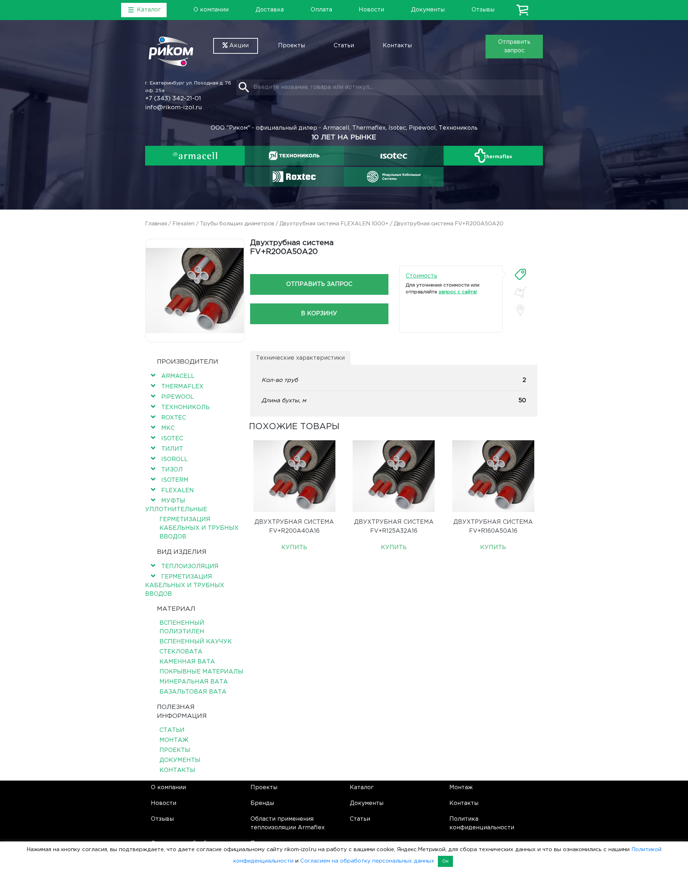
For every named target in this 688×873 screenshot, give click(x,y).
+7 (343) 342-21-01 (173, 98)
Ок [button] (445, 861)
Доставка (269, 10)
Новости (371, 10)
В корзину (319, 313)
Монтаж (173, 740)
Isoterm (174, 480)
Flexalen (183, 223)
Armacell (178, 376)
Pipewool (177, 397)
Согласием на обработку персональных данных (367, 861)
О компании (211, 10)
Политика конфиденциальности (481, 823)
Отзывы (483, 10)
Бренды (262, 803)
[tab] (520, 274)
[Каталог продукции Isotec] (393, 155)
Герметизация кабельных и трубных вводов (199, 528)
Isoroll (174, 459)
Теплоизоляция (190, 566)
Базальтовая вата (192, 692)
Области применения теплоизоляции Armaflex (287, 823)
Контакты (397, 45)
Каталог (362, 787)
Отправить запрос (514, 46)
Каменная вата (187, 662)
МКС (168, 428)
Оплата (321, 10)
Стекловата (180, 651)
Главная (156, 223)
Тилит (172, 449)
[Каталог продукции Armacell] (195, 155)
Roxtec (173, 418)
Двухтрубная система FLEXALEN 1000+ (334, 223)
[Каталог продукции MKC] (393, 176)
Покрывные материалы (201, 672)
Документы (428, 10)
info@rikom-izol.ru (173, 107)
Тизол (172, 470)
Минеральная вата (193, 682)
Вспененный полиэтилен (181, 627)
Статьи (344, 45)
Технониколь (185, 407)
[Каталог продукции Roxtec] (294, 176)
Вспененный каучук (195, 641)
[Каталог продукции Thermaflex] (493, 156)
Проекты (291, 45)
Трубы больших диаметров (237, 223)
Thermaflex (182, 386)
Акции (238, 45)
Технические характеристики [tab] (300, 358)
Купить (294, 547)
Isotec (172, 438)
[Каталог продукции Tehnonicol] (294, 155)
